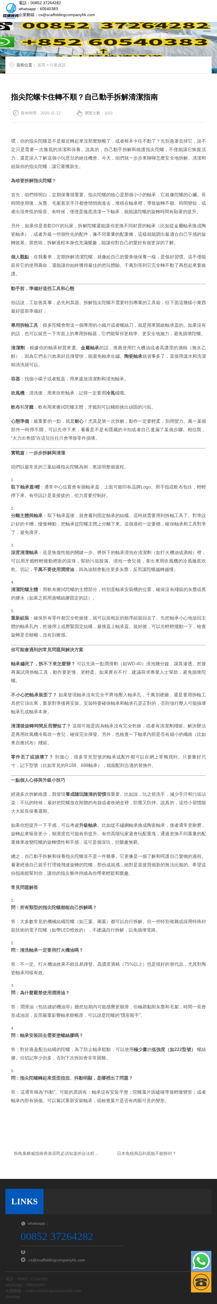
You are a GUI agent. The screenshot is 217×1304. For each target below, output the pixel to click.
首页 (41, 65)
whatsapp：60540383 (38, 8)
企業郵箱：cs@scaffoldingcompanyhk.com (57, 14)
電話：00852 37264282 (40, 3)
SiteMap (12, 1296)
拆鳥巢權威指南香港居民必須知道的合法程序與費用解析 (56, 1154)
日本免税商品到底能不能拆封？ (146, 1153)
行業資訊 (58, 65)
